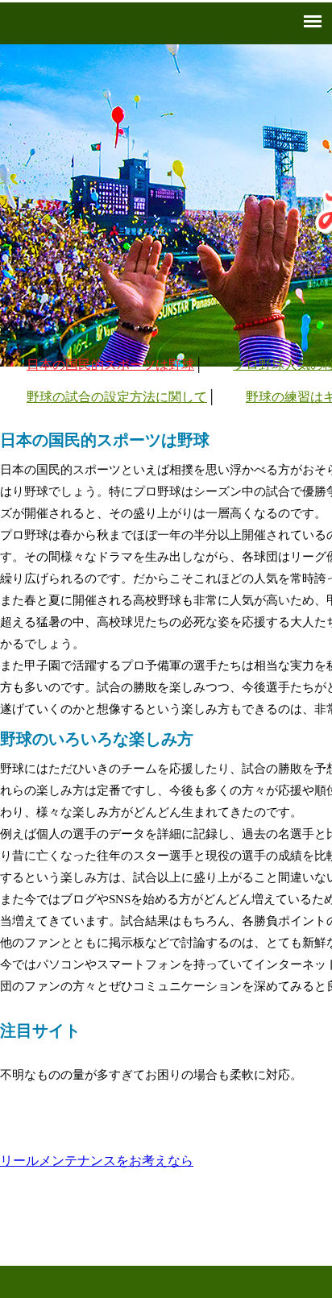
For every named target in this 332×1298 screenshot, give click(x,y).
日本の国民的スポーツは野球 (110, 364)
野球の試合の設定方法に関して (117, 397)
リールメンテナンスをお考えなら (96, 1160)
